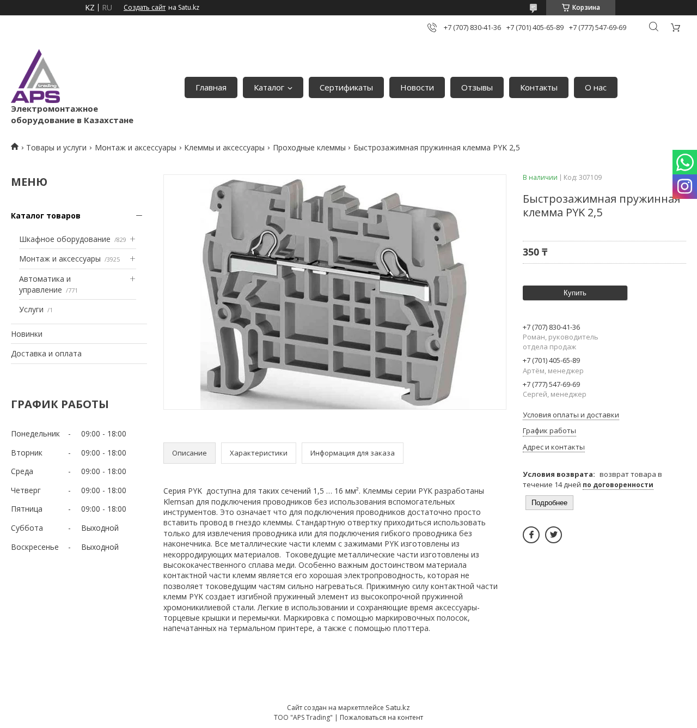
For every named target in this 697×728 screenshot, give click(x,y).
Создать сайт (145, 7)
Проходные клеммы (309, 147)
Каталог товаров (46, 215)
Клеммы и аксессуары (224, 147)
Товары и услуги (56, 147)
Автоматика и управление (45, 284)
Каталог (269, 87)
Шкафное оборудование (65, 239)
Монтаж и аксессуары (135, 147)
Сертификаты (346, 87)
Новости (417, 87)
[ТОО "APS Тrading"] (35, 76)
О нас (596, 87)
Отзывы (477, 87)
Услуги (31, 309)
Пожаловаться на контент (381, 717)
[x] (553, 534)
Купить (575, 293)
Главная (211, 87)
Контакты (539, 87)
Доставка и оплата (46, 353)
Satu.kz (398, 707)
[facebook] (531, 534)
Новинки (26, 334)
